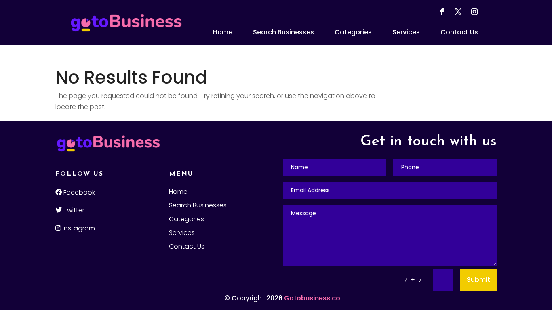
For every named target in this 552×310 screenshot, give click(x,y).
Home (222, 32)
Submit (478, 279)
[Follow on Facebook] (442, 11)
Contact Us (459, 32)
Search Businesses (283, 32)
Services (406, 32)
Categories (353, 32)
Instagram (78, 228)
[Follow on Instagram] (474, 11)
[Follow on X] (458, 11)
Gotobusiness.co (312, 298)
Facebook (78, 192)
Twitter (73, 210)
